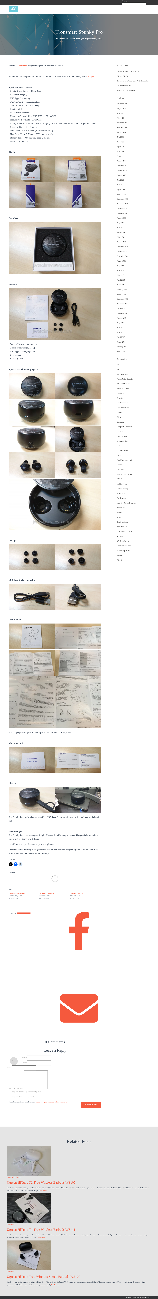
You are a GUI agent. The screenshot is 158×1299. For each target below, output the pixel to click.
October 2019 (122, 208)
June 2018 (120, 270)
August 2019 (121, 218)
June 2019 (120, 228)
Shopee (91, 76)
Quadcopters (121, 498)
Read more (43, 1191)
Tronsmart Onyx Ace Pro (126, 90)
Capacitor (120, 398)
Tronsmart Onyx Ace (77, 893)
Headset (119, 465)
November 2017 (122, 304)
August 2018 (121, 261)
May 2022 (120, 118)
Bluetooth (120, 393)
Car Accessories (122, 403)
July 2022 (120, 113)
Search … (125, 1)
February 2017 (122, 347)
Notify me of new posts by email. (22, 1097)
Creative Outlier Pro (124, 86)
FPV (118, 446)
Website (9, 1068)
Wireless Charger (123, 541)
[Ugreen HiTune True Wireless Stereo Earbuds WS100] (29, 1255)
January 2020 (121, 194)
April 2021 (121, 147)
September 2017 (122, 313)
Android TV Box (123, 389)
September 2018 (122, 256)
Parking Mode (122, 484)
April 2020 (121, 189)
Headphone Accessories (125, 460)
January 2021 (121, 161)
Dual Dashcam (122, 436)
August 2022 (121, 108)
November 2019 (122, 204)
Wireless (120, 536)
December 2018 (122, 247)
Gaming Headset (122, 450)
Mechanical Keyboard (124, 474)
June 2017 (120, 328)
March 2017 (121, 342)
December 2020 (122, 166)
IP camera (120, 470)
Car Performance (123, 408)
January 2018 (121, 294)
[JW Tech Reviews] (13, 9)
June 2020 (120, 185)
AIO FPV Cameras (123, 384)
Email (24, 1063)
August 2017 (121, 318)
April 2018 (121, 280)
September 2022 (122, 104)
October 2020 (122, 170)
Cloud (119, 417)
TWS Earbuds (122, 527)
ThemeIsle (145, 1297)
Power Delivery (122, 489)
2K (118, 365)
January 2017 (121, 351)
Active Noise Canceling (125, 379)
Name (24, 1058)
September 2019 (122, 213)
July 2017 (120, 323)
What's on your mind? (16, 1089)
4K (118, 369)
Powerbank (121, 493)
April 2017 (121, 337)
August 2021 (121, 132)
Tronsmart (22, 65)
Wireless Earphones (23, 913)
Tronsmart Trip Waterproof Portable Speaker (133, 81)
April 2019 (121, 232)
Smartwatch (121, 508)
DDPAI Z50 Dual (123, 76)
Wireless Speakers (123, 551)
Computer (120, 422)
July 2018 (120, 266)
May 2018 (120, 275)
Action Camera (122, 374)
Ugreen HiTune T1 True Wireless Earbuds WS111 (41, 1229)
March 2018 (121, 285)
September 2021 (122, 128)
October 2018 (122, 251)
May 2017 (120, 332)
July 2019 (120, 223)
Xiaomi (119, 555)
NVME (119, 479)
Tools (119, 517)
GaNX (119, 455)
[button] (32, 169)
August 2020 (121, 175)
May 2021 (120, 142)
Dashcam (120, 431)
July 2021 (120, 137)
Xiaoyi (119, 560)
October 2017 (122, 309)
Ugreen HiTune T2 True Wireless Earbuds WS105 (41, 1182)
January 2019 (121, 242)
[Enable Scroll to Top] (153, 1294)
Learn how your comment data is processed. (51, 1102)
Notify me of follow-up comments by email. (26, 1092)
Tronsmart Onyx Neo (46, 893)
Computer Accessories (124, 427)
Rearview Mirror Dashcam (126, 503)
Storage (119, 512)
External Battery (122, 441)
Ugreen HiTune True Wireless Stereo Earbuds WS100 (43, 1277)
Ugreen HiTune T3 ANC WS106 (128, 71)
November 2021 (122, 123)
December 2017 (122, 299)
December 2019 (122, 199)
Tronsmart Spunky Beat (17, 893)
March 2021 (121, 151)
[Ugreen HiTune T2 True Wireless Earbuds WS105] (29, 1161)
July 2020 (120, 180)
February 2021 (122, 156)
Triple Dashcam (122, 522)
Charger (120, 412)
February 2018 (122, 289)
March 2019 (121, 237)
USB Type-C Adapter (124, 531)
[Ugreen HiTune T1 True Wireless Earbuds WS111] (29, 1208)
